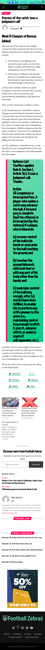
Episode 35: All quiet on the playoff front (19, 556)
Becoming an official (15, 637)
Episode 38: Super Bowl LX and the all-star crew (22, 538)
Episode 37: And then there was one (17, 544)
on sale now (12, 513)
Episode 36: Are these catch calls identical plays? (22, 550)
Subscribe (36, 464)
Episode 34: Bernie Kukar (12, 562)
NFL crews (27, 634)
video (6, 40)
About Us (7, 634)
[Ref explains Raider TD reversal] (11, 430)
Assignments (17, 634)
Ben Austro (15, 29)
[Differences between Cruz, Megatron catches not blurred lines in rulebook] (10, 402)
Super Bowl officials (32, 637)
